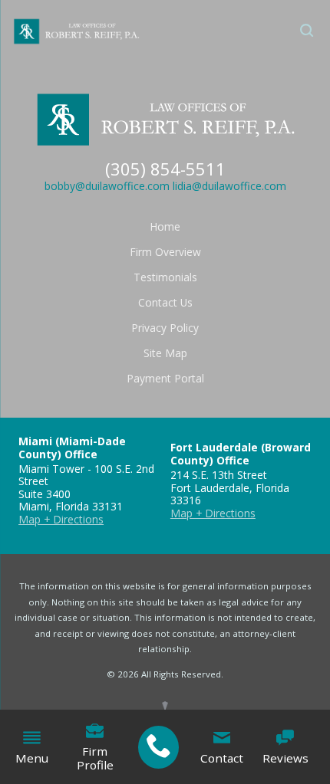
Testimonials (165, 277)
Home (165, 226)
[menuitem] (158, 747)
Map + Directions (61, 519)
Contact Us (165, 302)
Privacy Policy (165, 327)
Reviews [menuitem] (285, 758)
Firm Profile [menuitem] (95, 758)
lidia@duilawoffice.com (229, 186)
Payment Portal (165, 378)
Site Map (165, 353)
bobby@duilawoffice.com (107, 186)
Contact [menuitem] (221, 758)
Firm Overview (165, 251)
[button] (307, 31)
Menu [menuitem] (31, 758)
